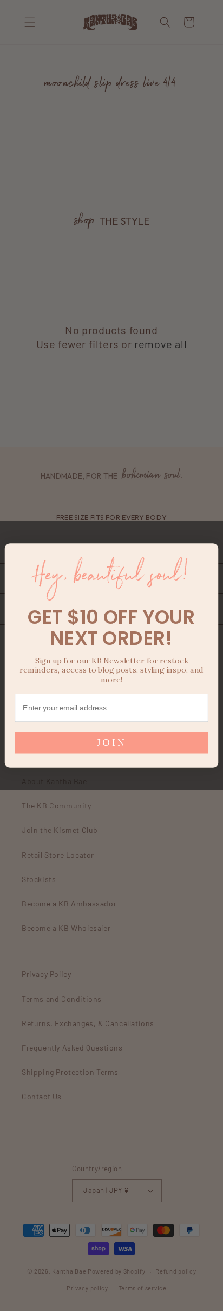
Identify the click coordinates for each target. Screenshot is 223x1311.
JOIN (111, 742)
